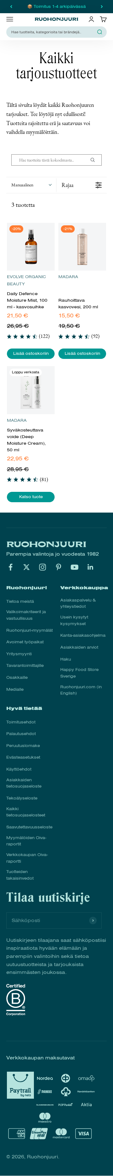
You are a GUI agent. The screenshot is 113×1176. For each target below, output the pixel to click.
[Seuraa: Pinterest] (58, 567)
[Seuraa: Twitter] (26, 567)
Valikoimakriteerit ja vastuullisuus (26, 615)
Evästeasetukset (23, 757)
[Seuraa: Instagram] (42, 567)
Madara (68, 276)
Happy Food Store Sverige (79, 673)
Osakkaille (17, 677)
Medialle (15, 689)
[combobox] (52, 32)
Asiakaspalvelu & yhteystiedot (78, 603)
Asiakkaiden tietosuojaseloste (23, 783)
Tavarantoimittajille (25, 665)
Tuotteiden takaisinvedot (20, 875)
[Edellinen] (11, 6)
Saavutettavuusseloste (29, 827)
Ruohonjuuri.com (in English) (81, 690)
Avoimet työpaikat (25, 642)
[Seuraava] (102, 6)
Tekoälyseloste (21, 798)
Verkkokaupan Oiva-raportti (27, 858)
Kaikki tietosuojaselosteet (25, 812)
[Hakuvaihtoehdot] (95, 160)
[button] (31, 185)
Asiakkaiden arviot (79, 647)
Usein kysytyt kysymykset (74, 620)
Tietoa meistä (20, 601)
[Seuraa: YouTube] (74, 567)
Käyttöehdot (18, 769)
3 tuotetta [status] (23, 205)
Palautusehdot (21, 733)
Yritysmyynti (19, 654)
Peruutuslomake (23, 745)
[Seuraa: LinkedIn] (90, 567)
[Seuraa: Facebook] (10, 567)
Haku (65, 659)
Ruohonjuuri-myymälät (29, 630)
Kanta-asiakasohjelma (82, 635)
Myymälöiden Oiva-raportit (26, 841)
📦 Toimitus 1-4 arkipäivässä (56, 6)
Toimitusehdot (20, 722)
